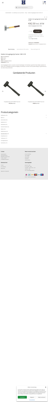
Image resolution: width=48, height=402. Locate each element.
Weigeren (32, 397)
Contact (2, 165)
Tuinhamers (3, 138)
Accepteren (22, 397)
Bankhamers (3, 115)
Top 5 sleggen (27, 155)
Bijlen (2, 117)
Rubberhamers (3, 131)
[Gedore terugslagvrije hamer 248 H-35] (46, 17)
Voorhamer (27, 158)
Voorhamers (3, 142)
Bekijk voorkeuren (41, 397)
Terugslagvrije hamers (42, 44)
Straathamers (3, 136)
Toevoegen (37, 31)
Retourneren (3, 168)
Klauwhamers (3, 124)
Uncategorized (3, 140)
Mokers (2, 129)
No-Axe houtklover (28, 154)
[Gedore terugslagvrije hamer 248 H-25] (44, 17)
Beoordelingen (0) (35, 49)
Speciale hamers (35, 44)
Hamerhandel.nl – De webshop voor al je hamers (14, 12)
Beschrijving (11, 49)
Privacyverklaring (32, 399)
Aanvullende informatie (23, 49)
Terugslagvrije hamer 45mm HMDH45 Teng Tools (36, 101)
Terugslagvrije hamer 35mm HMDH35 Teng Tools (12, 101)
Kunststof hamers (4, 126)
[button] (45, 387)
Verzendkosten (3, 166)
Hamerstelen (3, 119)
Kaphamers (3, 122)
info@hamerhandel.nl (5, 159)
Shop (26, 12)
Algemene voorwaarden (5, 171)
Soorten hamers (27, 160)
